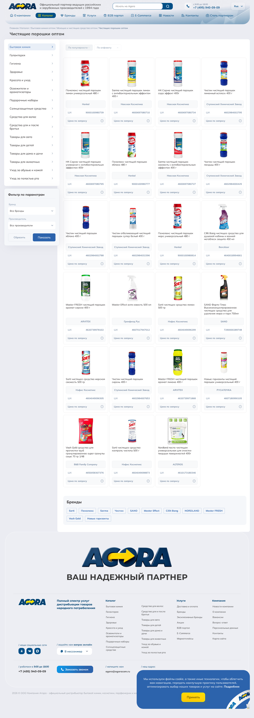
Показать (44, 237)
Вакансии (218, 617)
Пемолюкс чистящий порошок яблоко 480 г (129, 163)
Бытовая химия (114, 606)
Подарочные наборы (117, 641)
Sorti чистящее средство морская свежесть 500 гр (85, 381)
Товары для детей (151, 625)
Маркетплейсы (185, 638)
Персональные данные (225, 627)
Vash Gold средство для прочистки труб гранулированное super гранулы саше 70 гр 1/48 (85, 452)
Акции (180, 622)
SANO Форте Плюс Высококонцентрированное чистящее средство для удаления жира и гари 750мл (221, 309)
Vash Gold (75, 518)
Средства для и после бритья (153, 613)
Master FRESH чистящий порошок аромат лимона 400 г (177, 381)
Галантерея (112, 611)
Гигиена (110, 617)
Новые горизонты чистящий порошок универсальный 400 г (222, 381)
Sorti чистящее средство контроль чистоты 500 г (126, 449)
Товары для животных (154, 638)
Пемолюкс (87, 510)
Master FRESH (214, 510)
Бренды (70, 15)
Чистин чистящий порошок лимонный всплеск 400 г (219, 92)
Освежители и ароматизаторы (115, 635)
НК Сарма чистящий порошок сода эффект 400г (175, 92)
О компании (22, 15)
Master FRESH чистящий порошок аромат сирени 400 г (85, 306)
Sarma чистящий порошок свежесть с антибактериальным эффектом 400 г (177, 164)
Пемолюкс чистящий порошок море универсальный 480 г (175, 235)
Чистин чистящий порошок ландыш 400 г (219, 163)
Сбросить (19, 237)
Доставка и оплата (187, 606)
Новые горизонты (98, 518)
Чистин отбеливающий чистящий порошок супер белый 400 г (131, 235)
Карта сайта (219, 638)
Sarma (104, 510)
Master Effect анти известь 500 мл (131, 304)
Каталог (47, 15)
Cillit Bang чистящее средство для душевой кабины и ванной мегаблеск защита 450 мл (224, 236)
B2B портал (115, 15)
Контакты (192, 15)
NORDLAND (192, 510)
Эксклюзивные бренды (189, 617)
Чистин (119, 510)
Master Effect (151, 510)
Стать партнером (221, 15)
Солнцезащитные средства (115, 648)
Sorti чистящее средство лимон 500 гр (176, 306)
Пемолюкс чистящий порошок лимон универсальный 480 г (83, 92)
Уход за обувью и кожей (151, 645)
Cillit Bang (172, 510)
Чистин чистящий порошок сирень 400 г (127, 381)
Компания (218, 600)
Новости (168, 15)
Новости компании (223, 606)
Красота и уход (114, 627)
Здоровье (111, 622)
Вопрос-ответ (220, 622)
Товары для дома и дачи (152, 632)
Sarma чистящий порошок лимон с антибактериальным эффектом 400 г (131, 93)
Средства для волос (152, 606)
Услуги (91, 15)
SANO (133, 510)
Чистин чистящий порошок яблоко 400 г (81, 235)
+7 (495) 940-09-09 (206, 7)
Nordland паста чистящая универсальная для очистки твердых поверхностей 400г (174, 450)
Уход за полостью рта (154, 652)
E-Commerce (143, 15)
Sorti (71, 510)
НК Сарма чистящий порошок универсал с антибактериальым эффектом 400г (85, 164)
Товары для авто (151, 619)
